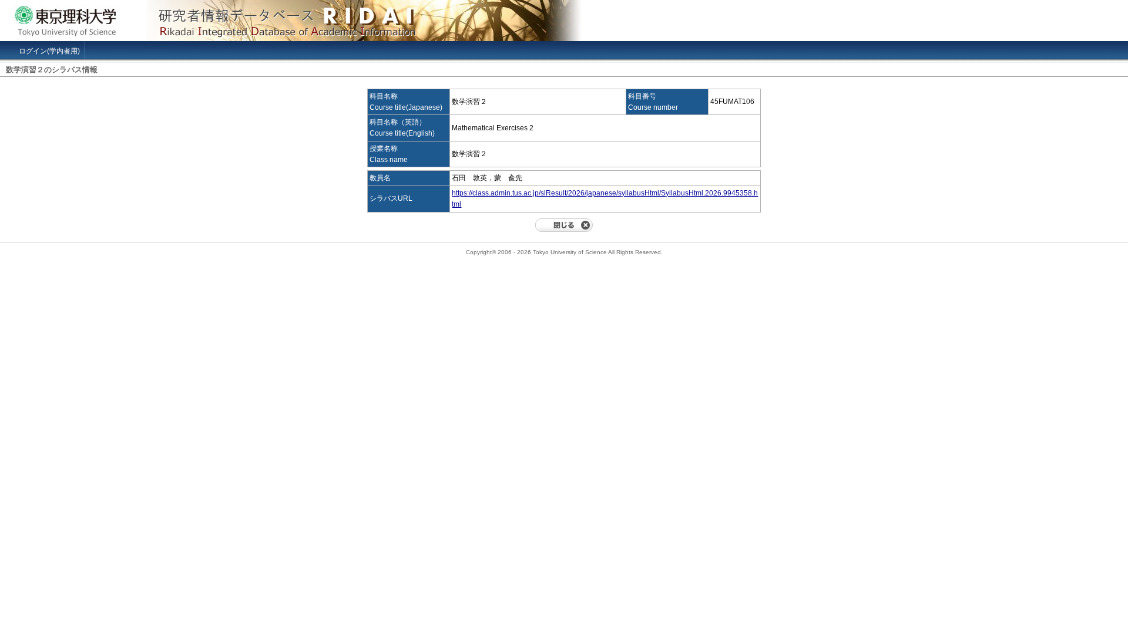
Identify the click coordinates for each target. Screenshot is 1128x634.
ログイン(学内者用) (49, 51)
